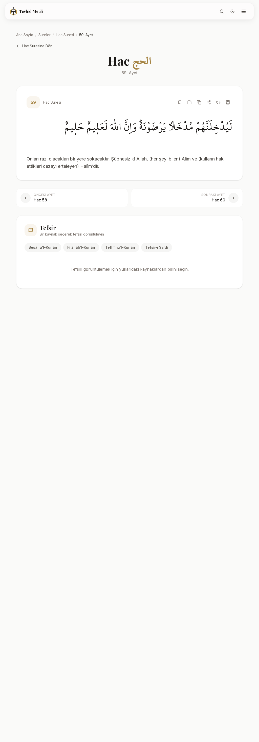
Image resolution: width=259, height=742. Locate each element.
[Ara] (222, 11)
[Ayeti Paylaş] (208, 102)
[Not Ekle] (189, 102)
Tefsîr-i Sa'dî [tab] (156, 247)
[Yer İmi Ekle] (179, 102)
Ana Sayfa (24, 35)
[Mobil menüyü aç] (244, 11)
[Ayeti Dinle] (218, 102)
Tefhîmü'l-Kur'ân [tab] (120, 247)
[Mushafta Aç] (227, 102)
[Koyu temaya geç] (232, 11)
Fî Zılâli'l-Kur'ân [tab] (81, 247)
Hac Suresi (65, 35)
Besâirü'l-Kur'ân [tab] (43, 247)
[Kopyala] (199, 102)
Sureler (44, 35)
